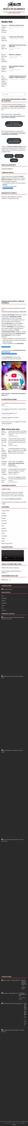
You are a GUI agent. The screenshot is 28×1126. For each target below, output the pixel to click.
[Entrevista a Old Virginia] (13, 619)
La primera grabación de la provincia (17, 469)
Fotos (2, 525)
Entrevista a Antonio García (16, 25)
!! (15, 499)
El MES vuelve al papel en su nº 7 (9, 413)
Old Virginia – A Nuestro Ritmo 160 (22, 994)
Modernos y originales (15, 54)
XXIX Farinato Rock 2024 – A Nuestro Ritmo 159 (25, 1010)
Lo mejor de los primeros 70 (15, 431)
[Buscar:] (14, 94)
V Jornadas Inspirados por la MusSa (10, 417)
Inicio (2, 596)
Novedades (4, 536)
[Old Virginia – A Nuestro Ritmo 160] (9, 993)
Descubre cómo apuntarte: (10, 186)
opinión (3, 538)
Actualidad (3, 515)
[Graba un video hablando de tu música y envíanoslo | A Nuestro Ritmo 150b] (13, 198)
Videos (3, 541)
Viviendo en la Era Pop (6, 543)
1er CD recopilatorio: (14, 141)
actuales (3, 513)
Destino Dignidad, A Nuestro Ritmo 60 (16, 66)
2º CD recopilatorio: (14, 124)
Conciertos (4, 520)
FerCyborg (22, 38)
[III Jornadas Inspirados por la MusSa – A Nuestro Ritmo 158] (13, 1031)
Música (23, 453)
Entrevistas (19, 453)
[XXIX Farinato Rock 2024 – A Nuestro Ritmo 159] (12, 1003)
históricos (16, 436)
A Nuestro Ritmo (14, 108)
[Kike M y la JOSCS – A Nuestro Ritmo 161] (10, 980)
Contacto (14, 160)
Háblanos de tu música (9, 193)
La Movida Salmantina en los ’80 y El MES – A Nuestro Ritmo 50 (17, 76)
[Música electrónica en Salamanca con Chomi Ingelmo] (13, 752)
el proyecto (9, 156)
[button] (26, 17)
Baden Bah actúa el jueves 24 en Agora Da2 (17, 45)
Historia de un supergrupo (14, 477)
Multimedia (4, 531)
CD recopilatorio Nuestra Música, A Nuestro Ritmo (13, 409)
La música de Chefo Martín (16, 37)
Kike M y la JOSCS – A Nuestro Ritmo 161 (23, 982)
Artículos (11, 436)
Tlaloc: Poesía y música (14, 461)
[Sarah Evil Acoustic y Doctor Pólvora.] (13, 678)
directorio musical (6, 179)
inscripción (19, 156)
